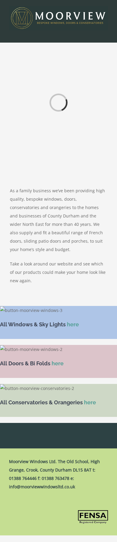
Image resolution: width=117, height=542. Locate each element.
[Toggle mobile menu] (105, 33)
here (73, 324)
